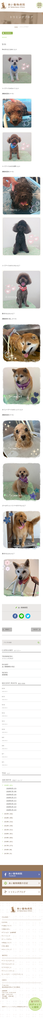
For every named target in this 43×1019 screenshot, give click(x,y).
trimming (8, 33)
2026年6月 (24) (11, 794)
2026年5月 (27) (11, 797)
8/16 (3, 688)
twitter (27, 616)
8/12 (3, 713)
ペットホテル (7, 939)
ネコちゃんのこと (8, 964)
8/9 (3, 737)
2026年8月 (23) (11, 788)
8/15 (3, 696)
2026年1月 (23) (11, 810)
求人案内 (6, 946)
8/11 (3, 721)
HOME (16, 27)
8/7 (3, 754)
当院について (7, 925)
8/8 (3, 745)
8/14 (3, 704)
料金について (7, 942)
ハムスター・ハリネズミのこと (13, 974)
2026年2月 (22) (11, 807)
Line (21, 616)
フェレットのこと (8, 971)
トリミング (6, 936)
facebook (15, 616)
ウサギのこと (7, 967)
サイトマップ (7, 949)
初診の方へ (6, 929)
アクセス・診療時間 (9, 932)
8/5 (3, 762)
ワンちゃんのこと (8, 960)
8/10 (3, 729)
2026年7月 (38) (11, 791)
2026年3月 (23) (11, 804)
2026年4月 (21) (11, 800)
